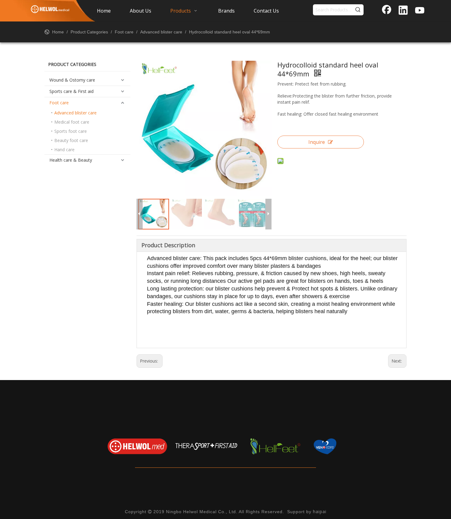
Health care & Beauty (70, 160)
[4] (344, 446)
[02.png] (206, 446)
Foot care (59, 103)
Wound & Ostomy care (72, 80)
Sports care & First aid (71, 91)
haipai (319, 511)
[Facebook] (386, 10)
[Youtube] (419, 10)
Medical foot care (71, 122)
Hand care (64, 149)
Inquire (316, 142)
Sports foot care (70, 131)
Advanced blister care (75, 113)
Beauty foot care (71, 140)
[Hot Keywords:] (358, 9)
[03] (275, 446)
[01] (137, 446)
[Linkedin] (403, 10)
